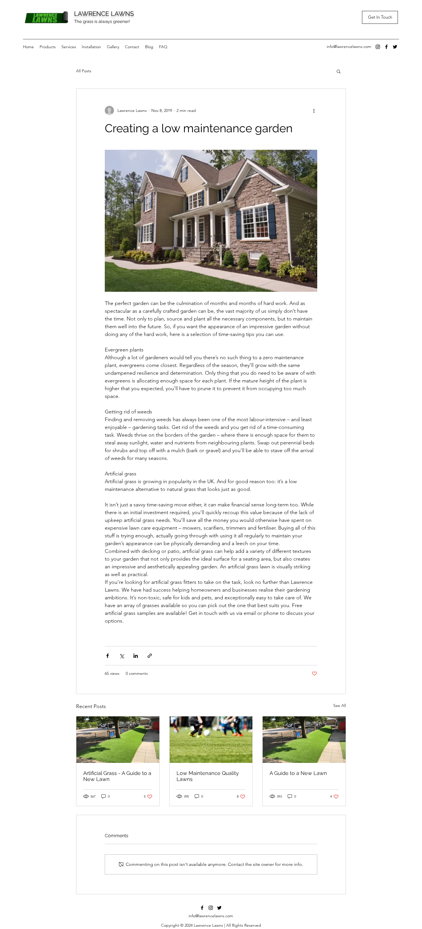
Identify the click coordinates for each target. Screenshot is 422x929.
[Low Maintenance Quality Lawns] (211, 739)
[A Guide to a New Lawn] (304, 739)
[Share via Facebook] (107, 655)
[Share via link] (149, 655)
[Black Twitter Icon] (395, 47)
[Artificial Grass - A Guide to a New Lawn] (117, 739)
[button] (338, 71)
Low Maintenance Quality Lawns (208, 776)
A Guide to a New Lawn (298, 773)
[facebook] (386, 47)
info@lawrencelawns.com (349, 46)
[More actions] (313, 110)
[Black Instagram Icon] (378, 47)
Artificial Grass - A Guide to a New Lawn (117, 776)
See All (339, 705)
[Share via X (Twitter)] (121, 655)
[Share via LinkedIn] (135, 655)
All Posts (83, 70)
